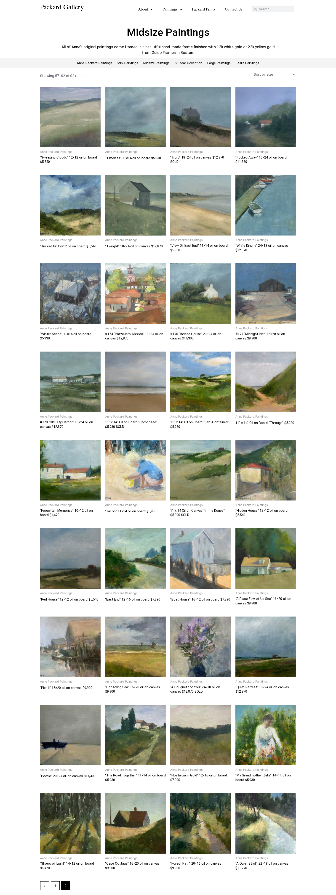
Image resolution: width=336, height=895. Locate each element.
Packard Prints (203, 9)
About (143, 9)
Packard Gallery (62, 6)
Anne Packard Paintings (94, 63)
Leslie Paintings (247, 63)
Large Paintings (219, 63)
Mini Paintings (127, 63)
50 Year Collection (188, 63)
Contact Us (234, 9)
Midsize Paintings (156, 63)
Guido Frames (164, 52)
